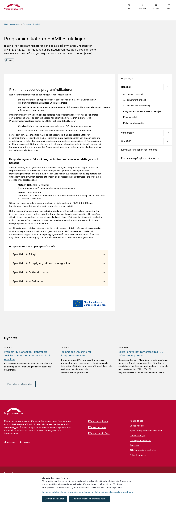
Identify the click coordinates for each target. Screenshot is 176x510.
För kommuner (97, 427)
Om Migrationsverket (140, 440)
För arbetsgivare (98, 421)
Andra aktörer (15, 24)
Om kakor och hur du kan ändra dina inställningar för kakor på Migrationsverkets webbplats (87, 492)
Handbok (36, 24)
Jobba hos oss (137, 425)
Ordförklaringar (137, 435)
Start (6, 24)
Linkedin (26, 442)
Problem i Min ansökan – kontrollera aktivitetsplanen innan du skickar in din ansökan (27, 355)
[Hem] (13, 411)
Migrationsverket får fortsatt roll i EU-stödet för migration (141, 353)
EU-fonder (27, 24)
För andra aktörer (99, 433)
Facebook (11, 442)
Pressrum (134, 445)
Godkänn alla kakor (54, 498)
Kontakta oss (136, 421)
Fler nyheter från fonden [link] (19, 384)
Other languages (138, 455)
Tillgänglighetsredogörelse (143, 450)
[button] (129, 6)
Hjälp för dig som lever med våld (146, 430)
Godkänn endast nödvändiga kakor (89, 498)
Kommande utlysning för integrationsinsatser (76, 353)
